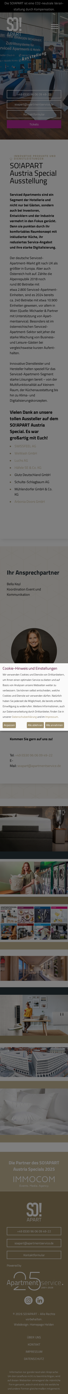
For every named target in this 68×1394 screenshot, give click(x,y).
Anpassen (9, 725)
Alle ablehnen (35, 725)
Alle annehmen (54, 725)
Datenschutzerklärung (24, 717)
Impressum (51, 717)
